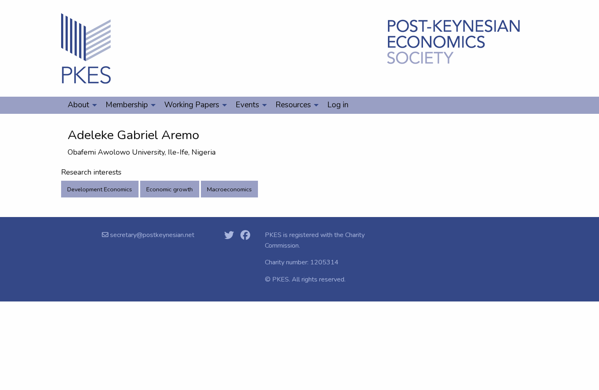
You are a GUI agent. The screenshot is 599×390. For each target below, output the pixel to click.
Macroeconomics (229, 189)
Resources (293, 105)
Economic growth (169, 189)
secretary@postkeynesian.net (151, 234)
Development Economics (99, 189)
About (78, 105)
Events (247, 105)
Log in (337, 105)
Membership (127, 105)
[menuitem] (80, 105)
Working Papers (191, 105)
